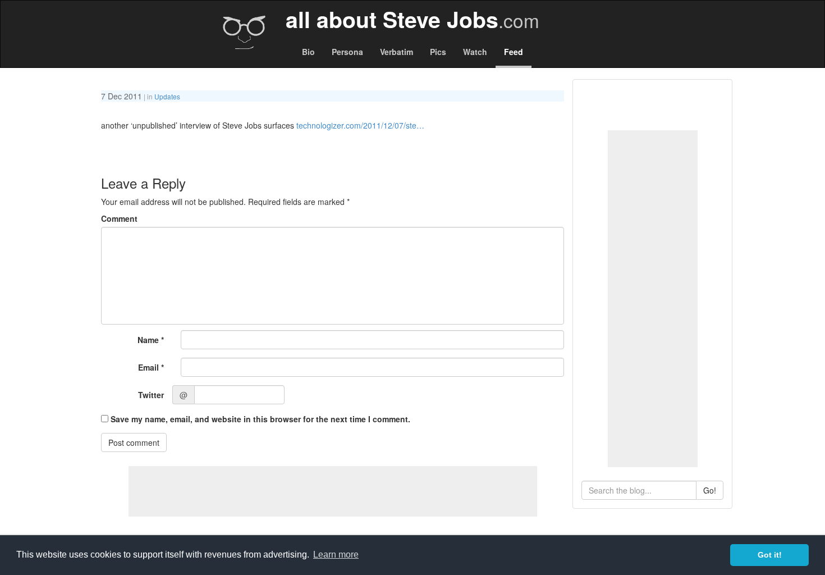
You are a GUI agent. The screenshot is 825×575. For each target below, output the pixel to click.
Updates (167, 96)
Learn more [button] (336, 554)
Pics (438, 51)
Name (151, 339)
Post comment (133, 442)
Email (151, 367)
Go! (709, 490)
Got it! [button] (770, 554)
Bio (308, 51)
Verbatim (396, 51)
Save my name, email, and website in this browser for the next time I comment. (260, 419)
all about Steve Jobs (412, 19)
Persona (347, 51)
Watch (475, 51)
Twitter (151, 394)
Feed (513, 51)
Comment (119, 218)
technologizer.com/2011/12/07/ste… (360, 125)
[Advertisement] (653, 298)
